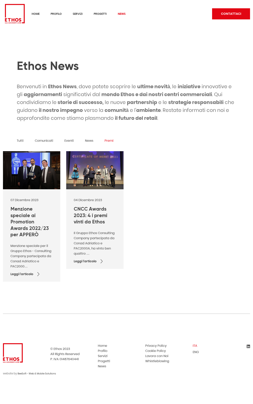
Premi (109, 141)
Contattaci (231, 14)
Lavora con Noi (156, 356)
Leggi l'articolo (21, 274)
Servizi (78, 14)
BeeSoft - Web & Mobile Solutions (37, 373)
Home (36, 14)
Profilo (56, 14)
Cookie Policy (155, 351)
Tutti (20, 141)
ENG (196, 352)
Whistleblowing (157, 361)
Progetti (100, 14)
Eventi (69, 141)
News (122, 14)
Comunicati (44, 141)
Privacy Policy (156, 345)
